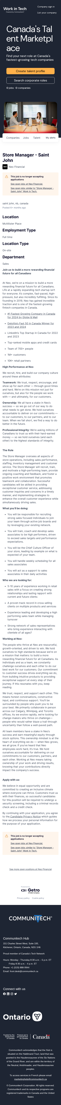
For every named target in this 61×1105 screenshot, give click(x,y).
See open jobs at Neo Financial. (27, 184)
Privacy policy (23, 898)
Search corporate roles (30, 80)
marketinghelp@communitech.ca (30, 1079)
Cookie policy (38, 898)
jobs (26, 137)
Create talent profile (30, 71)
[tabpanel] (30, 546)
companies (13, 137)
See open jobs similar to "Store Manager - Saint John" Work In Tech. (32, 190)
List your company (47, 12)
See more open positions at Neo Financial (30, 869)
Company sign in (46, 6)
